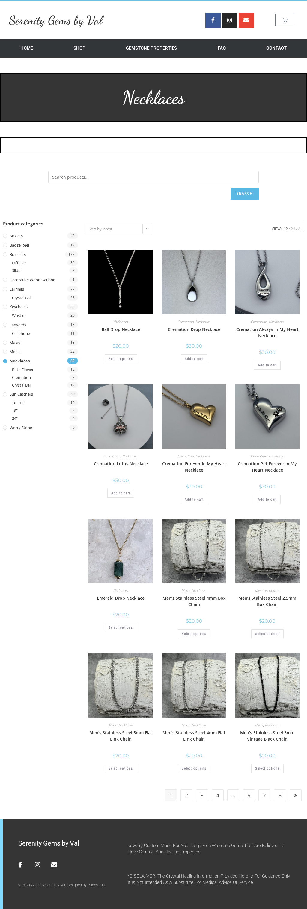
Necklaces (20, 361)
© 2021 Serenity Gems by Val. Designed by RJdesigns (61, 885)
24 (293, 228)
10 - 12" (18, 402)
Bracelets (18, 254)
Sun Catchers (21, 394)
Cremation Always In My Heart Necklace (267, 332)
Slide (16, 270)
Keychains (19, 306)
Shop (79, 48)
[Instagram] (229, 20)
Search (245, 193)
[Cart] (285, 20)
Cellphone (21, 333)
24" (15, 418)
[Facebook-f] (212, 20)
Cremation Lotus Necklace (121, 463)
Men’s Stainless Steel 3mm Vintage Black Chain (267, 736)
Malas (15, 342)
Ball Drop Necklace (121, 329)
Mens (14, 351)
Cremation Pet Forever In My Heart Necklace (267, 467)
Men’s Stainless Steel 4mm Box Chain (194, 601)
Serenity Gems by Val (56, 20)
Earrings (17, 289)
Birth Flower (23, 369)
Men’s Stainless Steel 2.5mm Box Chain (267, 601)
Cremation (21, 377)
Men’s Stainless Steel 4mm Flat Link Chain (193, 736)
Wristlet (19, 315)
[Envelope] (246, 20)
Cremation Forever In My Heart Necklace (194, 467)
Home (26, 48)
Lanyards (18, 324)
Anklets (16, 235)
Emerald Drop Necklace (121, 598)
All (301, 228)
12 (286, 228)
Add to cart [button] (194, 358)
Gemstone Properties (151, 48)
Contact (276, 48)
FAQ (222, 48)
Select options (121, 358)
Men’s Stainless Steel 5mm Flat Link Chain (120, 736)
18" (15, 410)
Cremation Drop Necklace (194, 329)
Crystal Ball (21, 297)
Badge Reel (19, 245)
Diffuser (19, 262)
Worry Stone (21, 427)
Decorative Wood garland (32, 279)
